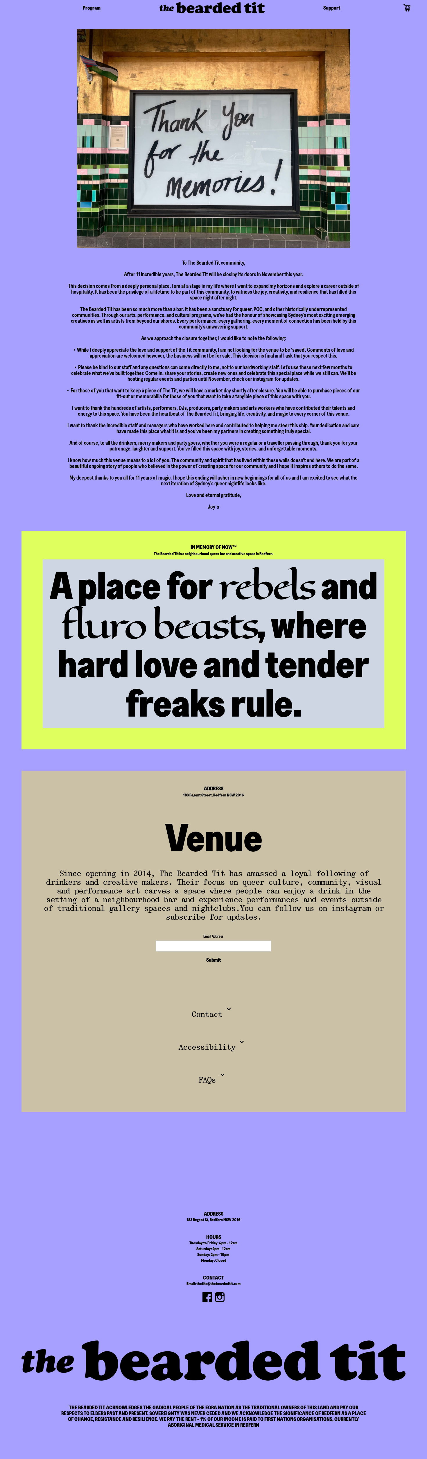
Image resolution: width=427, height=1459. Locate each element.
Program (92, 8)
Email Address (213, 936)
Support (331, 8)
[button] (407, 7)
